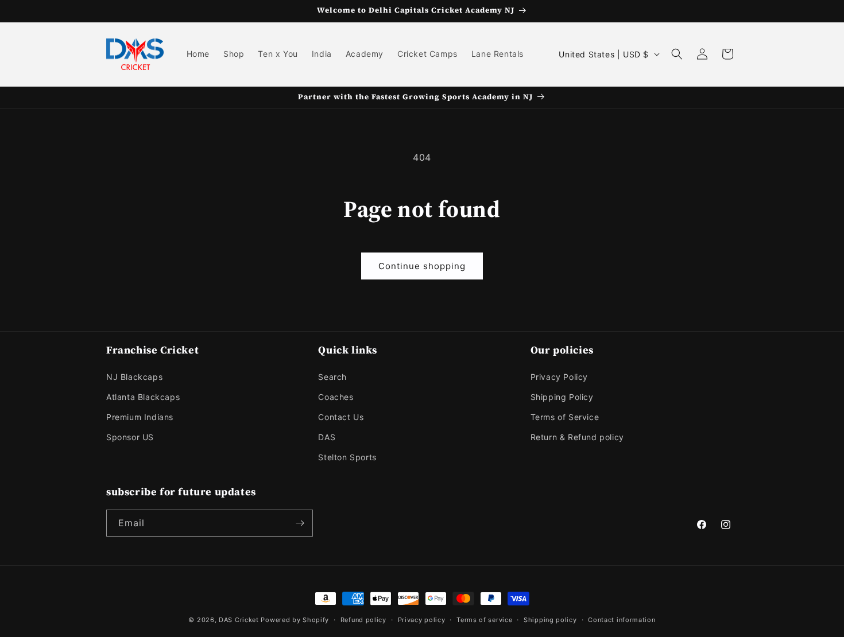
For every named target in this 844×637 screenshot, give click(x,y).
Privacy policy (422, 620)
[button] (677, 54)
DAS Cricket (239, 620)
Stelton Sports (347, 457)
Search (332, 377)
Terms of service (484, 620)
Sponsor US (130, 437)
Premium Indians (139, 417)
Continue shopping (422, 266)
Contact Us (340, 417)
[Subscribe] (299, 523)
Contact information (621, 620)
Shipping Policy (562, 397)
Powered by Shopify (295, 620)
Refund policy (363, 620)
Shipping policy (550, 620)
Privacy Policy (559, 377)
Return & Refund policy (577, 437)
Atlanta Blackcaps (143, 397)
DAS (326, 437)
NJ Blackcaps (134, 377)
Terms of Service (565, 417)
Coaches (335, 397)
